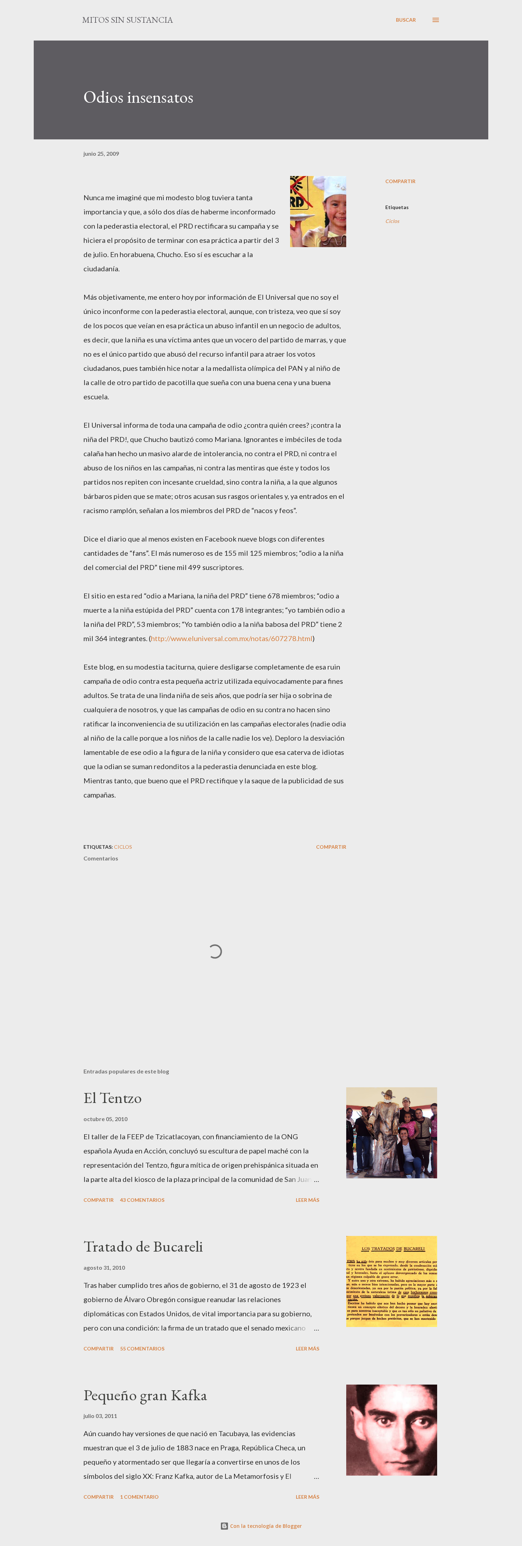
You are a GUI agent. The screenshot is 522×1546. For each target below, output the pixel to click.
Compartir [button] (400, 181)
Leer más (307, 1200)
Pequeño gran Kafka (145, 1395)
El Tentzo (112, 1097)
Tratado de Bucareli (143, 1246)
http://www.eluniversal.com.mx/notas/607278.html (231, 638)
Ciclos (392, 221)
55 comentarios (142, 1348)
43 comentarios (142, 1200)
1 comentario (139, 1497)
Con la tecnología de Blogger (265, 1526)
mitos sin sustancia (127, 19)
